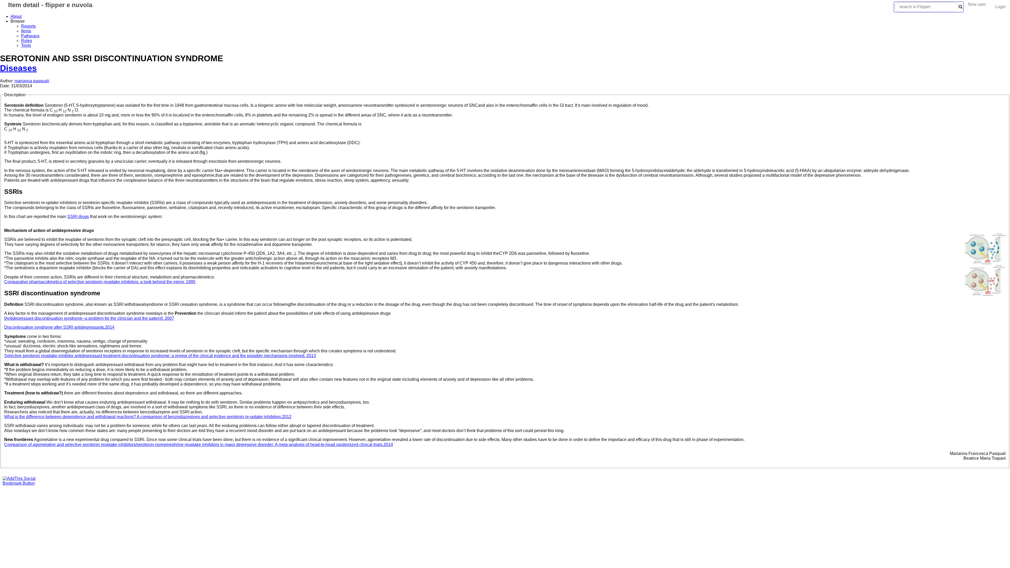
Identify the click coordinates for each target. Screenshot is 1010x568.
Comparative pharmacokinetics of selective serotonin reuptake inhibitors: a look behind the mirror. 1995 (99, 282)
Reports (28, 26)
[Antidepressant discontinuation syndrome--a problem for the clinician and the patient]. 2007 (89, 318)
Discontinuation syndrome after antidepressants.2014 (59, 327)
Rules (26, 40)
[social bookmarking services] (22, 483)
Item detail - (49, 4)
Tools (26, 45)
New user (977, 4)
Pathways (30, 36)
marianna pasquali (31, 81)
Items (26, 31)
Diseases (18, 68)
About (16, 16)
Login (1000, 6)
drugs (78, 216)
